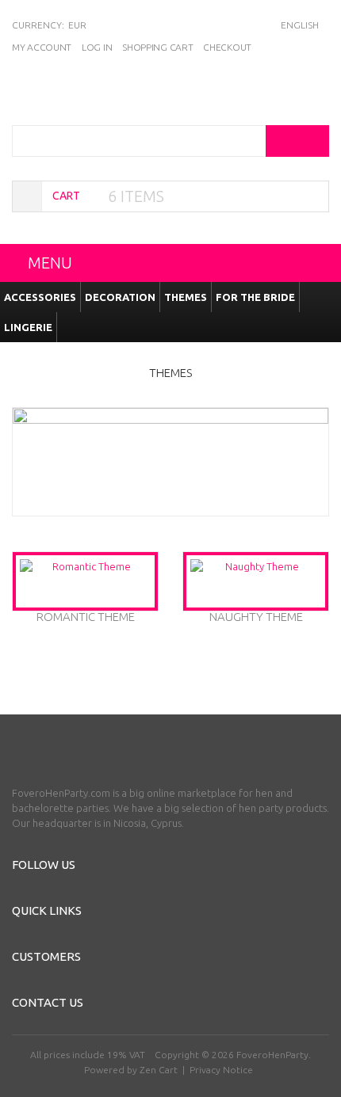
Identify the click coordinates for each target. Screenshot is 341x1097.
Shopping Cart (157, 47)
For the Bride (255, 297)
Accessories (40, 297)
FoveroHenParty (272, 1054)
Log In (97, 47)
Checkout (227, 47)
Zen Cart (159, 1070)
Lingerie (28, 327)
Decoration (120, 297)
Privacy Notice (221, 1070)
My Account (41, 47)
